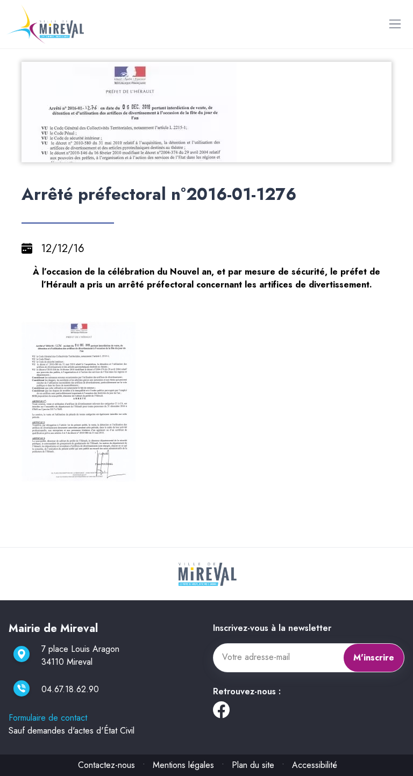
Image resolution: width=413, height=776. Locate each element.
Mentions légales (183, 765)
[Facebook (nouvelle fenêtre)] (221, 713)
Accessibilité (314, 765)
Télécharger (211, 153)
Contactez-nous (106, 765)
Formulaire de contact (48, 718)
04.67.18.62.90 (70, 689)
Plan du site (253, 765)
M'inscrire (373, 657)
